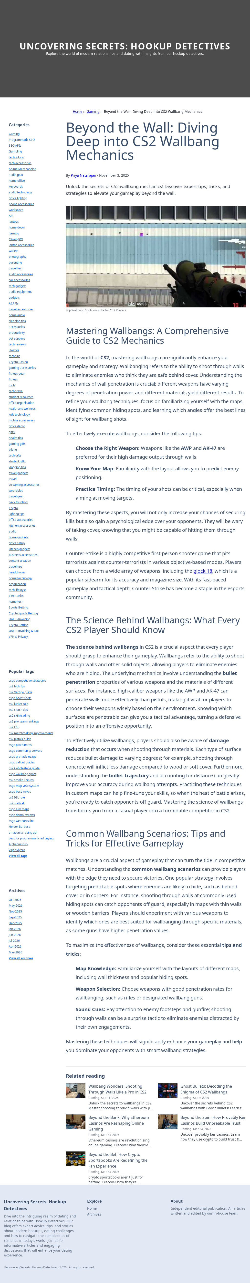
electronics (16, 596)
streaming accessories (24, 485)
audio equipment (20, 292)
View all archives (21, 958)
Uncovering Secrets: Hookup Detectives (125, 46)
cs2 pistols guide (20, 739)
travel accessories (21, 309)
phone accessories (21, 204)
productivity (17, 333)
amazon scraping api (23, 832)
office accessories (21, 520)
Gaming (93, 111)
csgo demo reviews (22, 815)
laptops (14, 221)
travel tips (15, 566)
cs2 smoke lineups (21, 780)
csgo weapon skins (21, 821)
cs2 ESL (14, 727)
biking (13, 449)
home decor (17, 227)
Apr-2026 (15, 946)
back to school (18, 502)
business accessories (23, 555)
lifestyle (14, 350)
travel (13, 479)
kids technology (19, 414)
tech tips (14, 356)
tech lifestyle (17, 590)
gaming (14, 233)
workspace (16, 210)
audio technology (20, 192)
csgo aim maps (19, 809)
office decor (17, 426)
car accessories (19, 280)
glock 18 (202, 571)
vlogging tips (17, 467)
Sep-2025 (15, 917)
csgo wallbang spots (22, 774)
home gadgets (18, 537)
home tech (16, 601)
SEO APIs (15, 145)
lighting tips (16, 514)
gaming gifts (17, 444)
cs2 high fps (17, 686)
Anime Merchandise (22, 169)
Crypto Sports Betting (23, 613)
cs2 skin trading (19, 715)
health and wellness (22, 409)
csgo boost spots (20, 698)
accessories (17, 327)
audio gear (16, 175)
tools (12, 385)
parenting (15, 262)
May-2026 (15, 905)
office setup (17, 543)
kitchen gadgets (19, 549)
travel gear (16, 496)
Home (77, 111)
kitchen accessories (22, 525)
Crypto (13, 508)
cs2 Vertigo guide (20, 692)
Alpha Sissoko (18, 844)
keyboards (16, 186)
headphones (17, 572)
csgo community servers (25, 751)
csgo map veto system (24, 786)
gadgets (14, 297)
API (11, 216)
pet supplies (17, 338)
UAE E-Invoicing (19, 619)
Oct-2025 (15, 900)
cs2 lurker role (18, 704)
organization (17, 584)
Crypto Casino (18, 362)
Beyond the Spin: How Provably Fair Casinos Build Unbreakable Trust (213, 1120)
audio (12, 531)
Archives (94, 1214)
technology (16, 157)
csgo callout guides (22, 762)
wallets (13, 251)
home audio (17, 315)
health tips (16, 438)
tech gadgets (17, 286)
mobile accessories (22, 420)
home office (17, 181)
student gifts (17, 461)
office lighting (18, 198)
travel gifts (16, 239)
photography (17, 257)
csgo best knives (20, 791)
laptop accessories (21, 245)
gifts (12, 432)
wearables (16, 490)
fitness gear (17, 373)
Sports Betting (18, 607)
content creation (20, 561)
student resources (21, 397)
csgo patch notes (20, 745)
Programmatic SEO (22, 140)
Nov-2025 (15, 911)
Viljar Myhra (17, 850)
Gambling (15, 151)
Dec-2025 (15, 923)
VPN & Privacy (18, 637)
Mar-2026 (15, 952)
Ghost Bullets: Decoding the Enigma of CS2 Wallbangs (206, 1089)
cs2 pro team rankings (24, 721)
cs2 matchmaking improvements (31, 733)
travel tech (16, 268)
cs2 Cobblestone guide (24, 768)
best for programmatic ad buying (31, 838)
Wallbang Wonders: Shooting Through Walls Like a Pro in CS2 (117, 1089)
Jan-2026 (15, 929)
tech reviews (17, 344)
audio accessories (21, 274)
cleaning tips (17, 321)
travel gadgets (18, 473)
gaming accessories (22, 368)
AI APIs (14, 303)
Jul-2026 (14, 941)
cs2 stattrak (17, 803)
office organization (21, 403)
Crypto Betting (18, 625)
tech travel (16, 391)
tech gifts (15, 455)
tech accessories (20, 163)
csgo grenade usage (22, 756)
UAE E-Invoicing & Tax (24, 631)
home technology (20, 578)
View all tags (18, 856)
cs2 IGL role (17, 797)
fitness (13, 379)
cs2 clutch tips (18, 710)
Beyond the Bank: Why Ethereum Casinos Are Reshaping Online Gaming (118, 1123)
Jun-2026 (15, 935)
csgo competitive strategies (27, 680)
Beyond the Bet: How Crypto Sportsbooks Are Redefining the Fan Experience (117, 1160)
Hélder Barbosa (19, 827)
